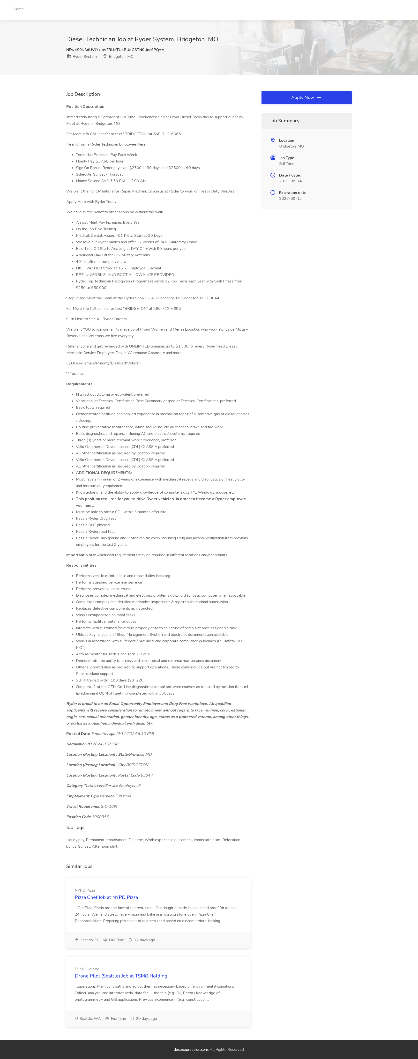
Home (18, 9)
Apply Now (303, 97)
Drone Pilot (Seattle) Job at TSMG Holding (121, 976)
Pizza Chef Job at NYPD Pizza (106, 897)
